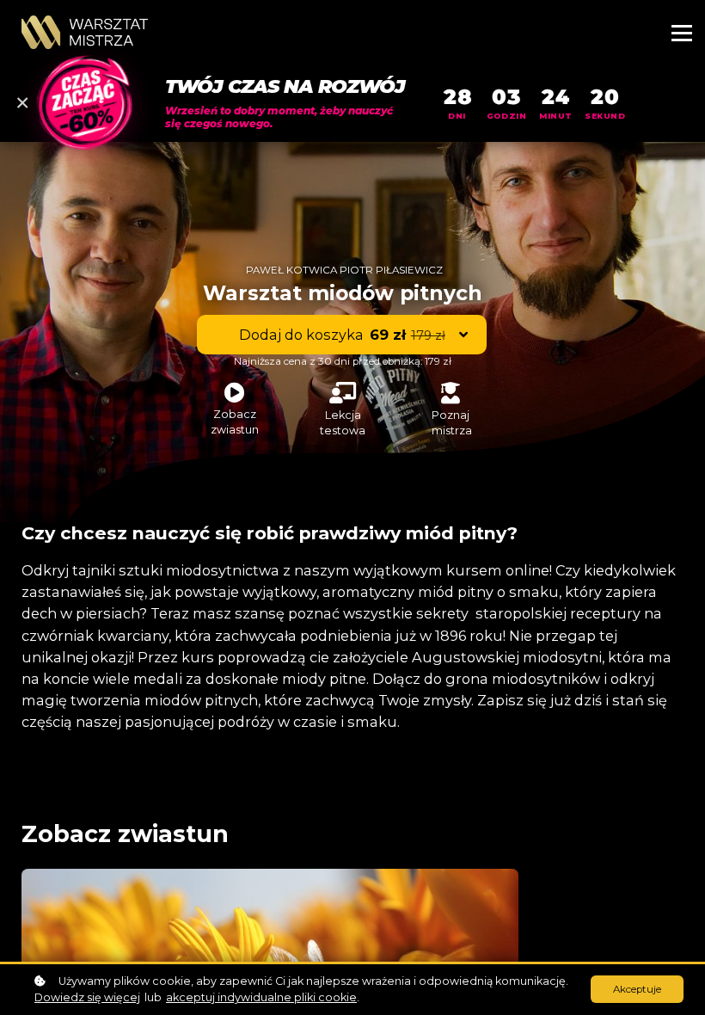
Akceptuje (637, 989)
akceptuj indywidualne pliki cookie (261, 997)
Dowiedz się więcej (87, 997)
